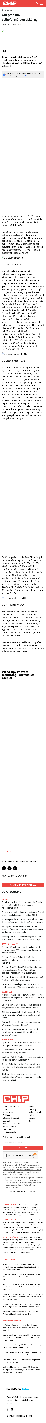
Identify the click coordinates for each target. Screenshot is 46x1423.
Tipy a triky (7, 1040)
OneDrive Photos (16, 1242)
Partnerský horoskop (20, 1207)
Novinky (10, 10)
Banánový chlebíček (35, 1222)
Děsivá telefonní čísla (26, 1205)
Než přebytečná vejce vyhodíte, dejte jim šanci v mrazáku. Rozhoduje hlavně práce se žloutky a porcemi (21, 1327)
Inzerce (32, 1118)
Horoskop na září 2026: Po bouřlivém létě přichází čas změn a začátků (21, 1361)
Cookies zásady (9, 1132)
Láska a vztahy (30, 1210)
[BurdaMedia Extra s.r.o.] (16, 1099)
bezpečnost (8, 992)
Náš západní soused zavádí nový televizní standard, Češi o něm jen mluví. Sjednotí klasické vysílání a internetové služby (22, 929)
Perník (18, 1230)
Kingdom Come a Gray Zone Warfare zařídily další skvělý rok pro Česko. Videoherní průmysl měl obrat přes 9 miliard (22, 1286)
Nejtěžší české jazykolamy (12, 1210)
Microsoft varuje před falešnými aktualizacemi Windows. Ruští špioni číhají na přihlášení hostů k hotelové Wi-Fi (23, 998)
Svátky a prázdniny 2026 (25, 1212)
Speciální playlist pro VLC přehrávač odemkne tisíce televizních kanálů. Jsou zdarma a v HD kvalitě (21, 1067)
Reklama (6, 1115)
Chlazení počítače (26, 1237)
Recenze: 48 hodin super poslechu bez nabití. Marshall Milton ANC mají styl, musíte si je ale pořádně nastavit (21, 950)
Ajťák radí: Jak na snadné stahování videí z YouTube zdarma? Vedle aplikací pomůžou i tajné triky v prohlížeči (23, 1077)
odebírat (23, 1148)
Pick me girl (34, 1207)
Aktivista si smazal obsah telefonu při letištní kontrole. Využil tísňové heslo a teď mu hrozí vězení (21, 1015)
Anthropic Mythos (35, 1245)
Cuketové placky (10, 1227)
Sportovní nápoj (23, 1225)
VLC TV (33, 1250)
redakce (5, 24)
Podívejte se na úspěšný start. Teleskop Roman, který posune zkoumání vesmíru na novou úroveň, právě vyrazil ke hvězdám (23, 1296)
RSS (30, 1121)
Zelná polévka (23, 1227)
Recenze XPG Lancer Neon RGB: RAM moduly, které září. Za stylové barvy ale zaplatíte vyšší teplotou (23, 1305)
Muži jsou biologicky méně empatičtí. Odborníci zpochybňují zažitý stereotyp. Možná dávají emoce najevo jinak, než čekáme (21, 1369)
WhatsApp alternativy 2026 (24, 1215)
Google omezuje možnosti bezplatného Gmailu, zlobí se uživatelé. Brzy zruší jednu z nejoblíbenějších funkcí (22, 905)
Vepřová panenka (26, 1220)
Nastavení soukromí (11, 1124)
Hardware (6, 851)
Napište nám (31, 861)
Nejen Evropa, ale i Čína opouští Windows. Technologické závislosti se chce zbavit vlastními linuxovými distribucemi (21, 1267)
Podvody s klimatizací (11, 1252)
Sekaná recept (8, 1230)
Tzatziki (33, 1227)
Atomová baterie (10, 1247)
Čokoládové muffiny (18, 1222)
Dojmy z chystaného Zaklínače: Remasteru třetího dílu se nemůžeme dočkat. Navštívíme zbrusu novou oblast (22, 1276)
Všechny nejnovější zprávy (23, 885)
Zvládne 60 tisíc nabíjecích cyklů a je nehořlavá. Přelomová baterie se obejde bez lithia (21, 1313)
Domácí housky (8, 1232)
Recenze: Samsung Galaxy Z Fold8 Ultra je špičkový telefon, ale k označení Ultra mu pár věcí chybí (21, 960)
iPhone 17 (24, 1250)
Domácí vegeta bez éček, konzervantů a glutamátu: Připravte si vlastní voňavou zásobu (22, 1353)
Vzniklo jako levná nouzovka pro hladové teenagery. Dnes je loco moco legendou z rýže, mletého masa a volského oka (22, 1337)
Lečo (24, 1230)
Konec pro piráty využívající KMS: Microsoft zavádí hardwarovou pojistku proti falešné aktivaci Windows (20, 1032)
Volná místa (8, 1112)
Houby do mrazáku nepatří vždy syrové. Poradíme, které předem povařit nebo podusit (22, 1346)
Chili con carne (9, 1225)
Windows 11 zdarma (19, 1245)
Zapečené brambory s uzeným (27, 1232)
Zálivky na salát (36, 1225)
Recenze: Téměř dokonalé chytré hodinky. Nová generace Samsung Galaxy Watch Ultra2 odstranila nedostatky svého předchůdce (22, 970)
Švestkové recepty (35, 1230)
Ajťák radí (11, 1212)
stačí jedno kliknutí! (24, 76)
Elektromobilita (13, 1250)
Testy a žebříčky (10, 944)
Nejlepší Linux (26, 1252)
